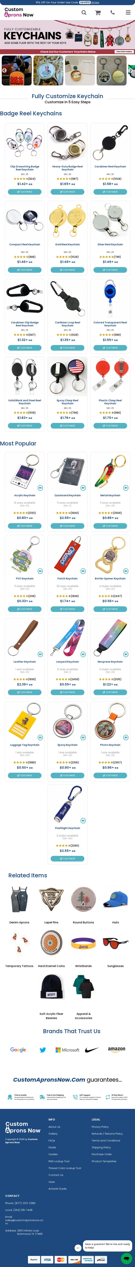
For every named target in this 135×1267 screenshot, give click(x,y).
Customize (26, 191)
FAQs (52, 1140)
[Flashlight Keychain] (67, 804)
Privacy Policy (100, 1127)
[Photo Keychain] (110, 721)
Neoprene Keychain (110, 661)
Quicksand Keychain (67, 495)
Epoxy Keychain (68, 745)
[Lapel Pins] (51, 899)
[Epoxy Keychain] (67, 721)
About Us (54, 1127)
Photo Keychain (110, 745)
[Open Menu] (127, 12)
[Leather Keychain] (24, 638)
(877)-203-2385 (25, 1203)
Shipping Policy (101, 1147)
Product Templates (104, 1161)
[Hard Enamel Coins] (51, 943)
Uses (52, 1182)
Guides (53, 1154)
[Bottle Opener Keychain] (110, 554)
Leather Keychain (25, 661)
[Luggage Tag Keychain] (24, 721)
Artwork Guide (58, 1189)
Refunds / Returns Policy (107, 1133)
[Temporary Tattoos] (19, 943)
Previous (4, 70)
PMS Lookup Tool (59, 1161)
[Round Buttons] (83, 899)
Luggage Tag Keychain (24, 745)
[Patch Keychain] (67, 554)
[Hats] (115, 899)
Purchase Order (102, 1154)
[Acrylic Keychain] (24, 471)
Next (130, 70)
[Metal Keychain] (110, 471)
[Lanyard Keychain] (67, 638)
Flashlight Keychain (67, 828)
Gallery (53, 1133)
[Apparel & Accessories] (83, 987)
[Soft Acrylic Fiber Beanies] (51, 987)
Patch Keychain (67, 578)
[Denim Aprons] (19, 899)
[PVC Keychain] (24, 554)
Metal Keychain (110, 495)
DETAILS (95, 2)
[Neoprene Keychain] (110, 638)
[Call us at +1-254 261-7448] (113, 13)
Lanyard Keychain (67, 661)
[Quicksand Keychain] (67, 471)
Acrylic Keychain (24, 495)
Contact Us (56, 1175)
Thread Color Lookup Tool (65, 1168)
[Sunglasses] (115, 943)
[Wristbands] (83, 943)
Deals (52, 1147)
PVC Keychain (25, 578)
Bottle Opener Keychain (110, 578)
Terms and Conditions (106, 1140)
